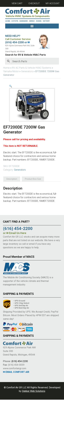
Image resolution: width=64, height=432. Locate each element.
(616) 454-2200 (19, 361)
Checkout (34, 3)
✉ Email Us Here (16, 233)
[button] (32, 26)
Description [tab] (11, 179)
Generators (27, 71)
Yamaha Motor (11, 71)
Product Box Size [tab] (33, 179)
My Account (53, 3)
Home (6, 67)
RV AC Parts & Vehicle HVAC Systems (31, 67)
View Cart (17, 3)
